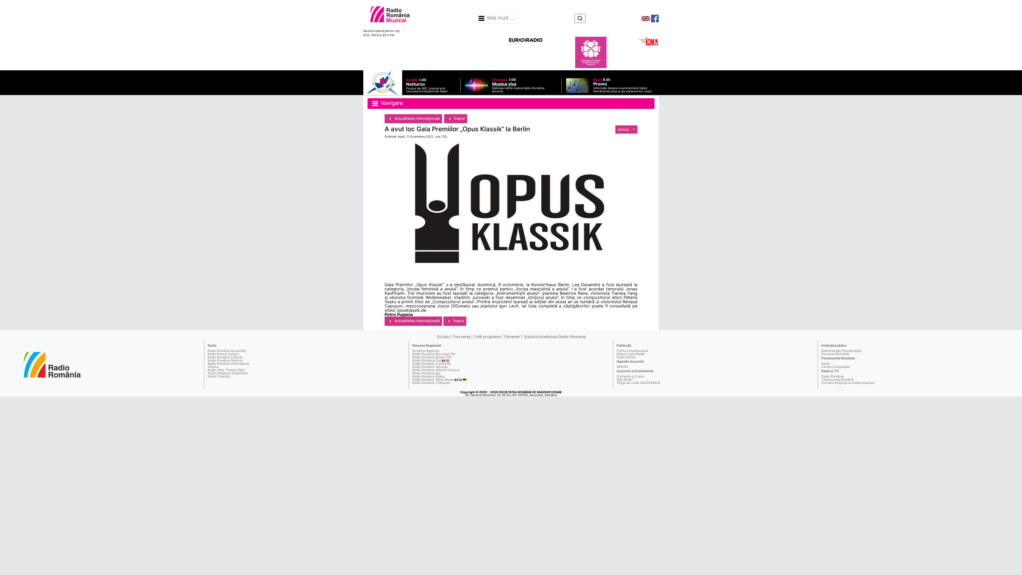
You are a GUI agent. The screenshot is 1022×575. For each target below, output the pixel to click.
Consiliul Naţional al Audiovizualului (848, 383)
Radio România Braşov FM (431, 357)
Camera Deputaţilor (835, 367)
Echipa (443, 336)
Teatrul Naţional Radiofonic (228, 373)
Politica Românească (632, 351)
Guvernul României (835, 354)
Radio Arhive (626, 357)
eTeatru (213, 367)
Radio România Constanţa (431, 363)
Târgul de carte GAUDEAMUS (639, 383)
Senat (825, 363)
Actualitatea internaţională (416, 118)
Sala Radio (625, 379)
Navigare (391, 103)
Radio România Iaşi (426, 373)
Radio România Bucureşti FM (433, 354)
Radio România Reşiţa (428, 376)
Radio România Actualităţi (227, 351)
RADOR (622, 367)
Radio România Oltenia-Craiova (435, 370)
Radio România (832, 376)
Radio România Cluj (426, 360)
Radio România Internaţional (228, 363)
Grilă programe (487, 336)
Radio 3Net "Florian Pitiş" (226, 370)
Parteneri (512, 336)
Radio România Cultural (225, 357)
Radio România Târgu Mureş (433, 379)
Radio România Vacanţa (430, 367)
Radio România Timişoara (431, 383)
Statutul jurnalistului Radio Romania (555, 336)
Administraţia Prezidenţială (841, 351)
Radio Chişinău (219, 376)
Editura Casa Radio (631, 354)
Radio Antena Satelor (223, 354)
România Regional (425, 351)
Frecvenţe (461, 336)
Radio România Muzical (225, 360)
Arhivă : (625, 129)
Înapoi (459, 118)
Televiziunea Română (837, 379)
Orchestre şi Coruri (630, 376)
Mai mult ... (501, 18)
